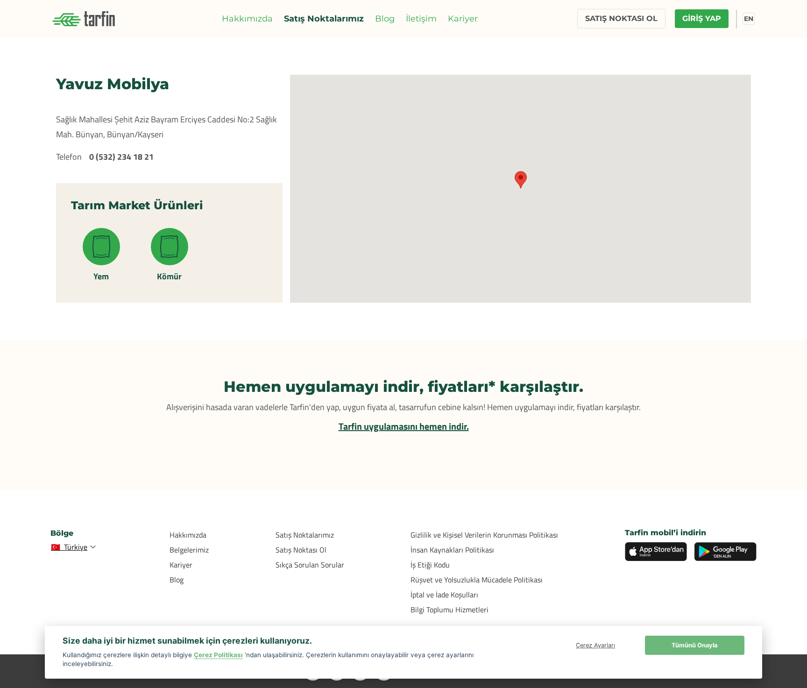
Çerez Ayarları (595, 645)
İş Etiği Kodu (430, 564)
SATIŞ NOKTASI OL (621, 18)
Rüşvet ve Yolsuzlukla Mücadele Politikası (477, 579)
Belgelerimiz (189, 549)
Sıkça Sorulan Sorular (310, 564)
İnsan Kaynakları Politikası (452, 549)
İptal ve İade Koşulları (444, 594)
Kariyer (463, 19)
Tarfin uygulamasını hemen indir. (404, 426)
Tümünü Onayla (694, 645)
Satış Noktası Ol (301, 549)
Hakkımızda (247, 19)
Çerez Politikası (218, 655)
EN (748, 18)
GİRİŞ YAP (701, 18)
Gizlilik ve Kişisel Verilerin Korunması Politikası (484, 534)
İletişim (421, 19)
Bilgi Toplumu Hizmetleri (449, 609)
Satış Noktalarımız (324, 19)
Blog (385, 19)
